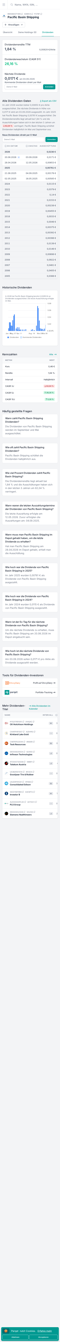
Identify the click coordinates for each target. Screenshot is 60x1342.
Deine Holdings (27, 32)
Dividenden (47, 32)
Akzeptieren (43, 1337)
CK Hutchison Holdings (21, 724)
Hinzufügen (13, 24)
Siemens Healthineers (21, 814)
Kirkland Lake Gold (19, 734)
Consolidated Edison (20, 784)
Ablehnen (15, 1337)
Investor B (15, 794)
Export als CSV (49, 101)
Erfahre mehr (45, 1330)
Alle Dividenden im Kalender (39, 707)
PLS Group (15, 804)
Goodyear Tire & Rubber (22, 774)
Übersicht (7, 32)
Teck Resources (18, 744)
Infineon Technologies (21, 754)
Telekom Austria (18, 764)
